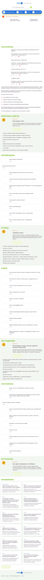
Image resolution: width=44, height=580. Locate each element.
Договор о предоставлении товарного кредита (13, 252)
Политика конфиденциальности (14, 575)
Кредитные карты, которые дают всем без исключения (15, 250)
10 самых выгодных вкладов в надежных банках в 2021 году (16, 135)
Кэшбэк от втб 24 (13, 430)
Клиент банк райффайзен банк (16, 305)
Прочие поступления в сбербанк (16, 298)
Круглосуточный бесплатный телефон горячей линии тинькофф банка (25, 409)
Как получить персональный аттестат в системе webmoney (16, 254)
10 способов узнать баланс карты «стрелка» (15, 20)
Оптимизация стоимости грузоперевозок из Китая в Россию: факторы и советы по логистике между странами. (10, 500)
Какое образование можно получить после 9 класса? (21, 172)
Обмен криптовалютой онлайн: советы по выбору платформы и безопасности (10, 542)
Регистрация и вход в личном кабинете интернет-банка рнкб (25, 346)
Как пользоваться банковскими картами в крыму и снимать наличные (31, 556)
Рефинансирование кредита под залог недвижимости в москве (23, 324)
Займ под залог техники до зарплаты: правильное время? (9, 529)
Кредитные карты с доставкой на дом (11, 261)
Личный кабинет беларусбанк (15, 159)
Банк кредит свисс (18, 121)
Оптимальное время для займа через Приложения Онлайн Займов (32, 541)
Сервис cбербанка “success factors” (17, 292)
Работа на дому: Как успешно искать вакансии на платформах (32, 515)
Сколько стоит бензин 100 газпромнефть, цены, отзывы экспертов (18, 145)
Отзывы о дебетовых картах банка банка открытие (14, 133)
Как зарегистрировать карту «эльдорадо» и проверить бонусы (17, 137)
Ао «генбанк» (6, 148)
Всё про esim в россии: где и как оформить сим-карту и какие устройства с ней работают (21, 372)
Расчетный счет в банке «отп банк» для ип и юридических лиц (23, 278)
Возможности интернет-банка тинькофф (18, 423)
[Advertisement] (22, 34)
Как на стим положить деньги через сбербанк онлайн (21, 193)
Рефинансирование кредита (15, 318)
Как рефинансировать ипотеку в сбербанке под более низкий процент (18, 364)
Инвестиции (38, 12)
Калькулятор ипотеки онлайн (8, 165)
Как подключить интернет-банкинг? (17, 200)
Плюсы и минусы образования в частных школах (20, 285)
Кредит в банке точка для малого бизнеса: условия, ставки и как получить (23, 416)
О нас (4, 141)
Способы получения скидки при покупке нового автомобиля (22, 179)
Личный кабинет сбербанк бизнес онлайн (12, 362)
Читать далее (17, 129)
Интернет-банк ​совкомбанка (9, 263)
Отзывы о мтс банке (7, 248)
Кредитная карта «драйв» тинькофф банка (12, 378)
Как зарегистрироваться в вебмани (24, 464)
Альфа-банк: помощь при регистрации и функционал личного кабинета (25, 50)
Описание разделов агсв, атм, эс (18, 69)
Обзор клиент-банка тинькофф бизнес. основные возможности (17, 376)
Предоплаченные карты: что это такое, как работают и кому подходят (11, 486)
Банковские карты (10, 12)
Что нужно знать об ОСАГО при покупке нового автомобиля (9, 555)
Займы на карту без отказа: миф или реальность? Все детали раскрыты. (32, 486)
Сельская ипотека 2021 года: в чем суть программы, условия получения (19, 367)
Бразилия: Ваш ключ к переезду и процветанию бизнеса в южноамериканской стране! (10, 515)
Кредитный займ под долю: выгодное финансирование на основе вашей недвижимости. (31, 500)
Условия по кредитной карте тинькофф (11, 402)
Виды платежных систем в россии (10, 139)
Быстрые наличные (7, 374)
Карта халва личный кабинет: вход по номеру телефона (15, 150)
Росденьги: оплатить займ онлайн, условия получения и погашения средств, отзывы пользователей (22, 360)
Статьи (10, 161)
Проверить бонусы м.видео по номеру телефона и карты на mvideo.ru (18, 258)
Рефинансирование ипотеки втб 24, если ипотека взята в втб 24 (23, 436)
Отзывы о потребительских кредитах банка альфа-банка (15, 246)
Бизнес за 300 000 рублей (15, 206)
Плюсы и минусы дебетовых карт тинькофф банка (20, 219)
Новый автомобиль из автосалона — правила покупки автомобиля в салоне (20, 256)
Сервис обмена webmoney (15, 450)
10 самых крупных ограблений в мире (34, 20)
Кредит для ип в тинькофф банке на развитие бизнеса (21, 388)
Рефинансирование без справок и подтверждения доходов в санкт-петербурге (24, 332)
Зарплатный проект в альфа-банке (19, 60)
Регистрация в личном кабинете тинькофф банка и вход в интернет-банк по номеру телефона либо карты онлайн (24, 395)
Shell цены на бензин (7, 369)
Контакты (6, 575)
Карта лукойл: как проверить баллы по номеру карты (21, 213)
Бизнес (21, 12)
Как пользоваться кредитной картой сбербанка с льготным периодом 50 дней (25, 186)
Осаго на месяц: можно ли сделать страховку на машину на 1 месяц (24, 272)
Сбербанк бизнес (18, 233)
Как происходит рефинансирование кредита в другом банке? (23, 311)
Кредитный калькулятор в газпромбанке (12, 143)
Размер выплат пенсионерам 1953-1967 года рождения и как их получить (23, 444)
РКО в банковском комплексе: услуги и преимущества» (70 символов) (33, 529)
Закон (29, 12)
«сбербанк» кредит (15, 78)
